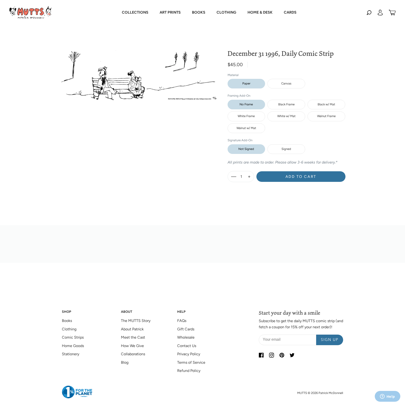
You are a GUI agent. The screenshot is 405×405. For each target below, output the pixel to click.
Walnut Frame (326, 116)
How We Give (132, 346)
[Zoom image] (139, 71)
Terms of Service (191, 362)
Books (67, 320)
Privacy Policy (188, 354)
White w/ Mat (286, 116)
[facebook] (261, 355)
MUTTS (302, 393)
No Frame (246, 104)
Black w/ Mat (326, 104)
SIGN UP (329, 340)
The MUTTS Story (135, 320)
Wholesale (186, 337)
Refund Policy (188, 370)
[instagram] (271, 355)
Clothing (69, 329)
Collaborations (133, 354)
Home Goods (73, 346)
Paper (246, 83)
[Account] (380, 12)
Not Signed (246, 149)
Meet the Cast (133, 337)
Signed (286, 149)
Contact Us (186, 346)
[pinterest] (282, 355)
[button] (135, 12)
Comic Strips (73, 337)
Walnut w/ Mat (246, 128)
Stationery (70, 354)
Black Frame (286, 104)
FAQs (181, 320)
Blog (124, 362)
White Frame (246, 116)
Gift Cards (185, 329)
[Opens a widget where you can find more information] (387, 397)
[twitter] (292, 355)
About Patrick (132, 329)
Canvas (286, 83)
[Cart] (392, 12)
